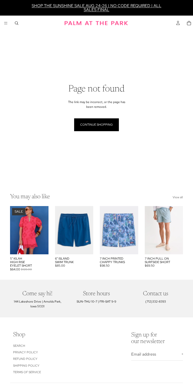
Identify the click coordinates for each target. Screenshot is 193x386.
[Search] (16, 23)
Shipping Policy (26, 365)
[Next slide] (43, 230)
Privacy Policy (25, 352)
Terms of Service (27, 372)
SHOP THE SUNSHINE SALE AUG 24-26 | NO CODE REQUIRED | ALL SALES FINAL (96, 7)
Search (19, 346)
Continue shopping (96, 125)
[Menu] (6, 23)
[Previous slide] (15, 230)
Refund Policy (25, 359)
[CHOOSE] (40, 246)
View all (178, 197)
